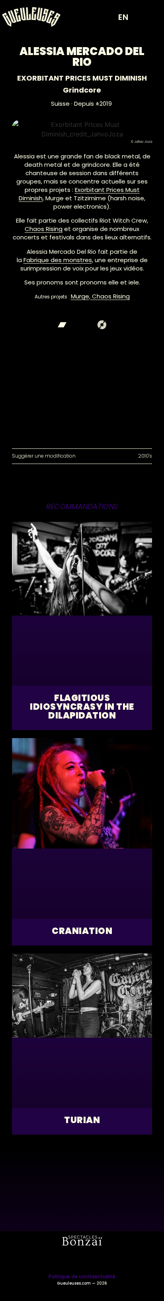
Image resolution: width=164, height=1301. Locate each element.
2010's (145, 455)
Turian (82, 1120)
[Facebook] (82, 325)
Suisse (60, 103)
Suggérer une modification (44, 455)
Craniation (82, 931)
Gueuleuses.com (74, 1283)
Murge (80, 296)
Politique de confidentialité (82, 1276)
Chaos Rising (43, 229)
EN (123, 17)
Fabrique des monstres (57, 260)
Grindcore (82, 90)
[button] (150, 17)
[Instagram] (71, 1259)
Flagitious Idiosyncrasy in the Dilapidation (82, 707)
